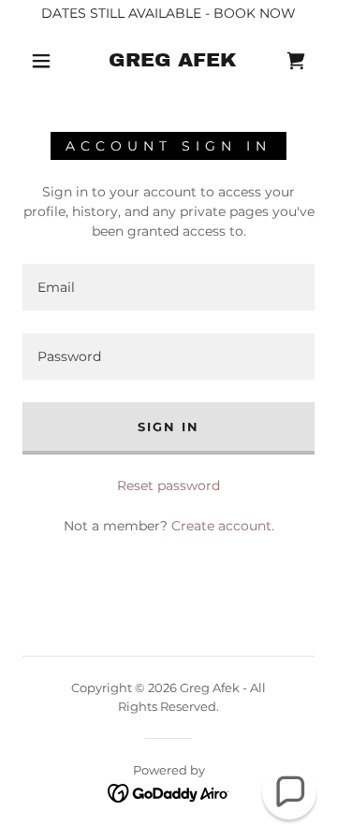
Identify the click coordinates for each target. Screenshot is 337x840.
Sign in (168, 426)
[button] (41, 61)
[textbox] (168, 287)
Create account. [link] (222, 525)
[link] (173, 60)
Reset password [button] (168, 485)
